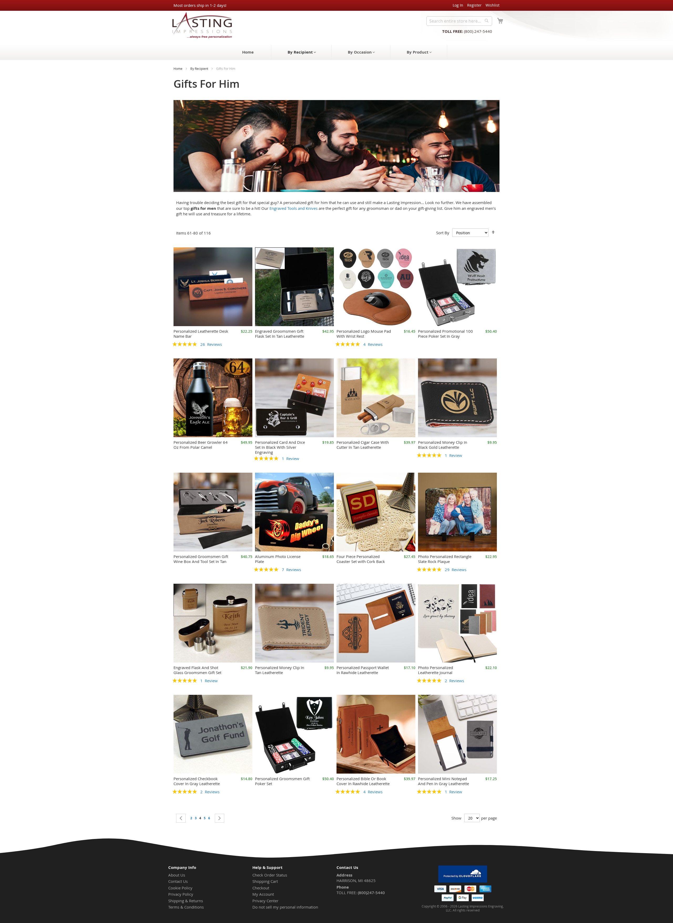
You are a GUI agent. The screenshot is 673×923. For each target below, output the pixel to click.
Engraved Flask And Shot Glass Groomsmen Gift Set (197, 670)
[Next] (219, 818)
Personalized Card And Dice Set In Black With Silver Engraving (280, 447)
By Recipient (199, 68)
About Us (176, 875)
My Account (263, 894)
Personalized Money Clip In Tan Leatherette (279, 670)
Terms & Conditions (186, 907)
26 (211, 344)
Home (178, 68)
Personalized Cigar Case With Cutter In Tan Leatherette (362, 445)
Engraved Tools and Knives (293, 208)
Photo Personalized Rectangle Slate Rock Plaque (444, 559)
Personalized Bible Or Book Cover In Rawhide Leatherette (363, 781)
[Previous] (181, 818)
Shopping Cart (265, 881)
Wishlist (492, 5)
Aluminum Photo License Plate (277, 559)
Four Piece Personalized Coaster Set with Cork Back (360, 559)
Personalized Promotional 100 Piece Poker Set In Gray (445, 333)
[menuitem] (248, 52)
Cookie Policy (180, 887)
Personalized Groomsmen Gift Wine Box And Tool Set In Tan (201, 559)
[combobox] (459, 21)
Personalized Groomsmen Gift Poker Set (282, 781)
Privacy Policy (180, 894)
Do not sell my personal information (285, 907)
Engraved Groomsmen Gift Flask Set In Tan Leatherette (279, 333)
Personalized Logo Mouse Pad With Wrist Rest (363, 333)
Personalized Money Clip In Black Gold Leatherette (442, 445)
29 (455, 569)
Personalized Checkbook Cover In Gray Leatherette (197, 781)
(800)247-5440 (371, 892)
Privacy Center (265, 900)
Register (474, 5)
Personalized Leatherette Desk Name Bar (201, 333)
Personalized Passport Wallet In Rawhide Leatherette (362, 670)
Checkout (260, 887)
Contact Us (178, 881)
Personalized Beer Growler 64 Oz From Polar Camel (201, 445)
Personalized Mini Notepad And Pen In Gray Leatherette (443, 781)
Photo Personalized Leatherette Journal (435, 670)
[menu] (336, 52)
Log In (458, 5)
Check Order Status (269, 875)
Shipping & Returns (185, 900)
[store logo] (200, 25)
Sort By (442, 232)
